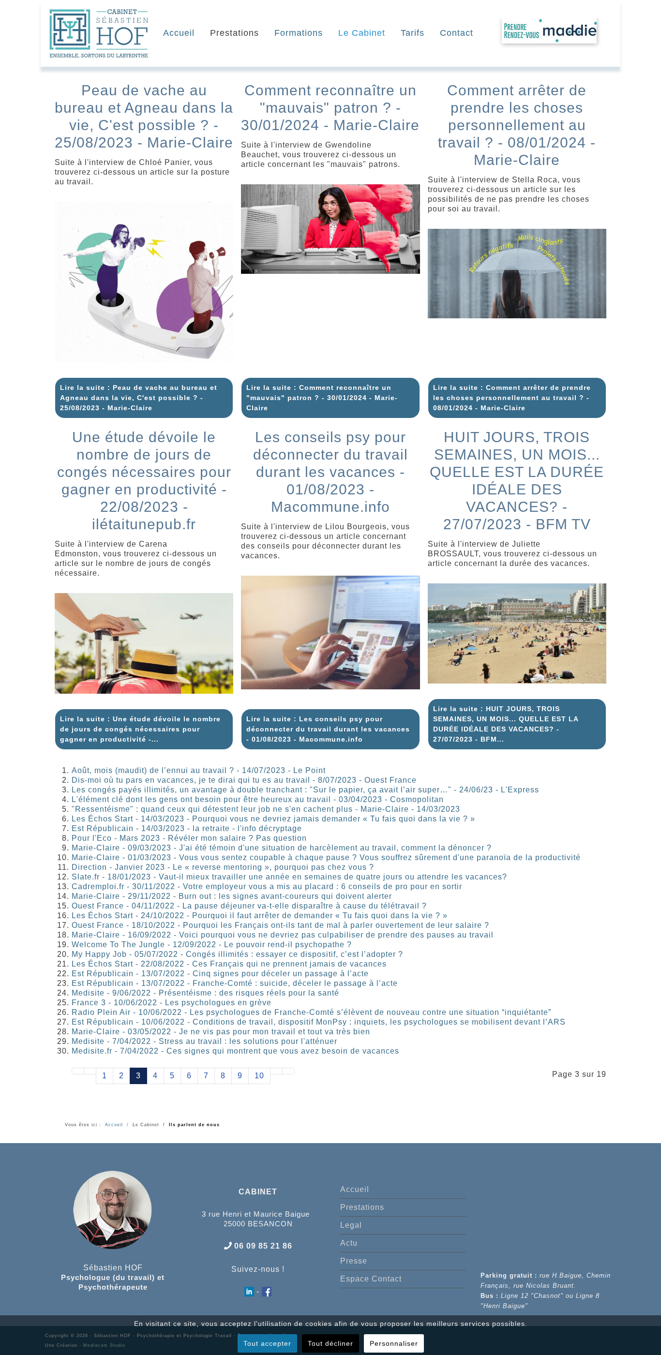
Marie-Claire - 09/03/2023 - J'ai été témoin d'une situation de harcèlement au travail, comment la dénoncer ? (282, 848)
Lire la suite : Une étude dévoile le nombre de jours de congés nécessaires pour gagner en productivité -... (140, 729)
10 (259, 1076)
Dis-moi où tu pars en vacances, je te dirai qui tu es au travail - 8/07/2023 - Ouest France (244, 780)
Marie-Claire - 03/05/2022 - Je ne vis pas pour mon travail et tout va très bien (221, 1031)
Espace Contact (371, 1279)
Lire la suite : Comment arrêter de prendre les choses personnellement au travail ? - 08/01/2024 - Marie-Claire (512, 398)
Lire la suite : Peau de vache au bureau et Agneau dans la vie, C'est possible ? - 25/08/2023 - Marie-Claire (138, 398)
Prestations (234, 33)
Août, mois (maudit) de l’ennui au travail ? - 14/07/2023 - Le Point (199, 770)
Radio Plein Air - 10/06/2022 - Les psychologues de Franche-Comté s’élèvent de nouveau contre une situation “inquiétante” (311, 1012)
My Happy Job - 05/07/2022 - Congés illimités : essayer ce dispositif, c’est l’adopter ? (237, 954)
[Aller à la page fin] (288, 1071)
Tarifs (412, 33)
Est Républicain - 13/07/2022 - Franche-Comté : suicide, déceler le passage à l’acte (235, 983)
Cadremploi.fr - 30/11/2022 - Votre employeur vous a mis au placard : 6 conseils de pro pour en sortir (267, 886)
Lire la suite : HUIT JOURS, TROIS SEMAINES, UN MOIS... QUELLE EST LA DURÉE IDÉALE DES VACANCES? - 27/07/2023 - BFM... (506, 724)
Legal (351, 1225)
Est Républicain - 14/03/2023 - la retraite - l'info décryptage (187, 828)
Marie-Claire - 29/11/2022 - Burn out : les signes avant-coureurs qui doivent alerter (232, 896)
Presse (353, 1261)
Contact (456, 33)
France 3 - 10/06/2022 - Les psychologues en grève (171, 1002)
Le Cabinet (361, 33)
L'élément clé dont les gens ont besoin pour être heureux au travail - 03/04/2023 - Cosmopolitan (258, 799)
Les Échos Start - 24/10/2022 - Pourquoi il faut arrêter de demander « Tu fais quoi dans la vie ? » (260, 915)
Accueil (179, 33)
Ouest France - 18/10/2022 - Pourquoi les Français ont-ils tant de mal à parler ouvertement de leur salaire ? (280, 925)
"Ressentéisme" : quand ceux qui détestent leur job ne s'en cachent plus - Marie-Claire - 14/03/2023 (266, 809)
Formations (298, 33)
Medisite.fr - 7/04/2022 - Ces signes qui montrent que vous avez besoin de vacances (235, 1051)
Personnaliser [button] (394, 1343)
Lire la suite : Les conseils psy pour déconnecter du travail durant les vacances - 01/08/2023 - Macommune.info (328, 729)
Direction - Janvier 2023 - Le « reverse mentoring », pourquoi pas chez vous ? (223, 867)
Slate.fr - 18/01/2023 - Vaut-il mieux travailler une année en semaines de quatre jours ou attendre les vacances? (289, 877)
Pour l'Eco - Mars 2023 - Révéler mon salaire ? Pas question (189, 838)
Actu (349, 1243)
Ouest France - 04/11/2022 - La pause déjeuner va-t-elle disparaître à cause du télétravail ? (249, 906)
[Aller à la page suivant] (276, 1071)
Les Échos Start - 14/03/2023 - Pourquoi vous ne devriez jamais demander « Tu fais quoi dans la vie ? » (273, 819)
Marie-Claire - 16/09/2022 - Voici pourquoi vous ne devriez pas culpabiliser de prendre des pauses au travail (283, 935)
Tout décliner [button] (330, 1343)
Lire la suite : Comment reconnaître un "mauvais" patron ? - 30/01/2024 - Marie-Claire (322, 398)
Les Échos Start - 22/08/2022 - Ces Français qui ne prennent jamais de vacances (229, 964)
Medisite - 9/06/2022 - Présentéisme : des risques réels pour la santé (205, 993)
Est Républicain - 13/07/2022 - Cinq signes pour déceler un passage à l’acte (220, 973)
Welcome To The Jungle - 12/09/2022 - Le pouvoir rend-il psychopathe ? (212, 944)
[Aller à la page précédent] (90, 1071)
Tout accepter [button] (267, 1343)
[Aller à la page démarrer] (78, 1071)
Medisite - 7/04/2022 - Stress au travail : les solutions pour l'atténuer (204, 1041)
